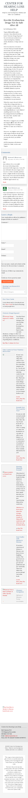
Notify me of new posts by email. (11, 278)
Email (3, 249)
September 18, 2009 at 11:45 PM (16, 159)
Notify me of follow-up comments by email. (12, 272)
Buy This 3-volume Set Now (11, 343)
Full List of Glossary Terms (19, 597)
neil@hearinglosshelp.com (11, 735)
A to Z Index (19, 601)
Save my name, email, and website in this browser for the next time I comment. (13, 265)
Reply (4, 182)
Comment (4, 222)
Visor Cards (9, 304)
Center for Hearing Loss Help (14, 7)
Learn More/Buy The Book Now (20, 398)
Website (3, 255)
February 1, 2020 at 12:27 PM (15, 190)
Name (3, 243)
